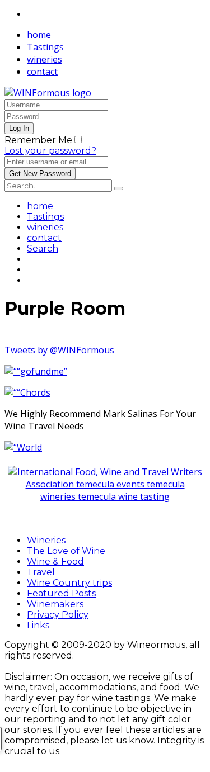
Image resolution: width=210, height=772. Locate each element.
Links (38, 625)
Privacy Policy (57, 614)
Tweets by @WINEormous (59, 350)
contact (42, 71)
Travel (41, 572)
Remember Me (38, 140)
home (39, 35)
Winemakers (55, 604)
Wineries (46, 540)
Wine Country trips (69, 582)
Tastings (45, 47)
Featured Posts (61, 593)
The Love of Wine (66, 551)
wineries (44, 59)
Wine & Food (55, 561)
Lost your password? (50, 150)
